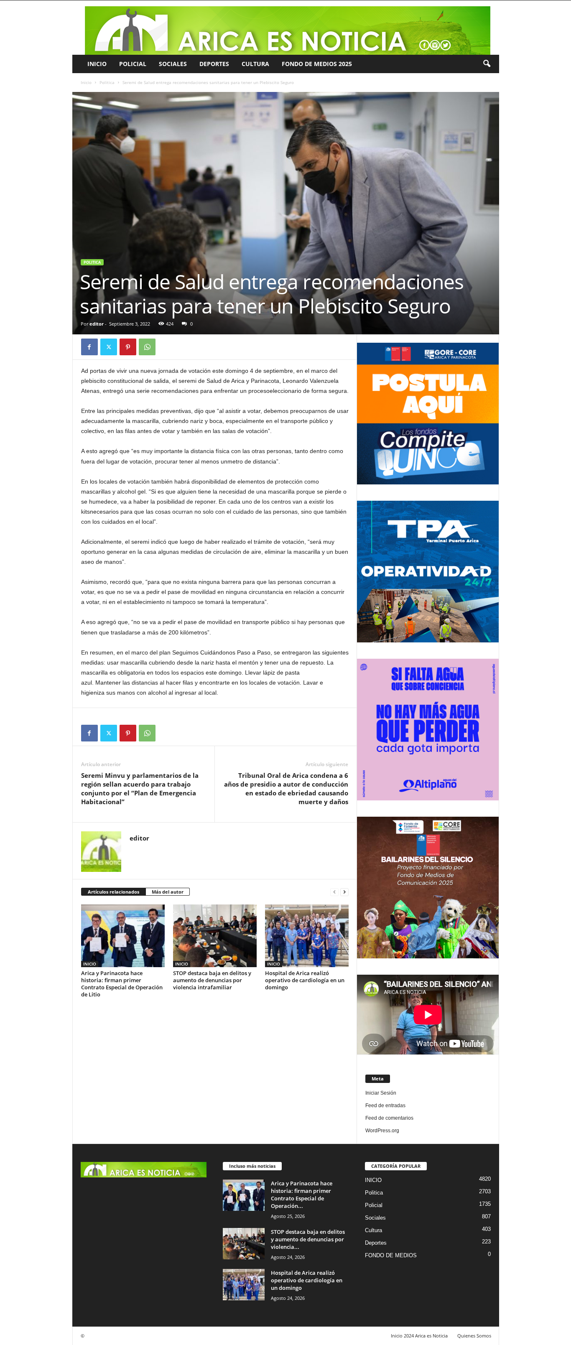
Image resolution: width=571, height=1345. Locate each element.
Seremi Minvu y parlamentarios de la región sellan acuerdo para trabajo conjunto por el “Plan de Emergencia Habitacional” (140, 788)
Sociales (173, 64)
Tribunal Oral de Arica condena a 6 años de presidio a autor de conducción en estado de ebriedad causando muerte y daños (286, 788)
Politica (107, 82)
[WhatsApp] (147, 347)
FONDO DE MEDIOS (391, 1255)
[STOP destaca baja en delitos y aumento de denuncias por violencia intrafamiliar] (215, 935)
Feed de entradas (385, 1105)
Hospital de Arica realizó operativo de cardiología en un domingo (304, 980)
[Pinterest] (128, 347)
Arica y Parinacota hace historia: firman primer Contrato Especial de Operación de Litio (122, 983)
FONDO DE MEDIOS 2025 (317, 64)
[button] (486, 64)
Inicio (86, 82)
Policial (132, 64)
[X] (108, 347)
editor (96, 324)
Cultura (255, 64)
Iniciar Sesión (380, 1093)
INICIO (97, 64)
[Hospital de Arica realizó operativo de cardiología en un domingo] (307, 935)
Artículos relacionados (113, 892)
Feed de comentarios (389, 1118)
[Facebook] (89, 347)
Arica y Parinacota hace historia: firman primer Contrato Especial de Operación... (301, 1194)
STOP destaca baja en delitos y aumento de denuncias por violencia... (308, 1239)
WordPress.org (382, 1131)
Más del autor (168, 892)
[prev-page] (334, 892)
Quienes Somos (474, 1335)
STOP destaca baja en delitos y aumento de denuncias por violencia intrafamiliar (212, 980)
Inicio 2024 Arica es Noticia (419, 1335)
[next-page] (344, 892)
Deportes (214, 64)
